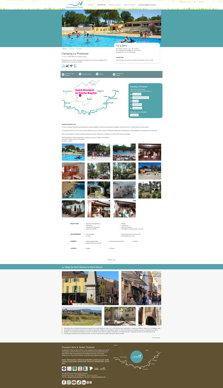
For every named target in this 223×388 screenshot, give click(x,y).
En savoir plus (156, 337)
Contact (64, 359)
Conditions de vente (98, 359)
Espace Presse (82, 361)
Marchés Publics (99, 361)
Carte (202, 1)
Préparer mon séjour (114, 5)
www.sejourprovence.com (98, 377)
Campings (79, 49)
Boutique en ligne (186, 1)
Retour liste (112, 260)
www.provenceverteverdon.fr (75, 377)
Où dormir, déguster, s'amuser (147, 5)
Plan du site (90, 361)
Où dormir (71, 49)
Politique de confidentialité (85, 359)
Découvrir (91, 5)
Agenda (129, 5)
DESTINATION (101, 5)
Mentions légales (71, 359)
